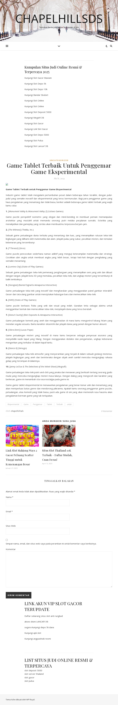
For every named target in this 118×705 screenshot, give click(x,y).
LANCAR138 (42, 621)
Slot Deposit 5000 (42, 112)
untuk (69, 404)
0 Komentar (106, 411)
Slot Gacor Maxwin (42, 77)
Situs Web (11, 525)
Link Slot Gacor (40, 129)
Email (9, 511)
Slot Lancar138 (40, 146)
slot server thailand (34, 673)
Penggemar (37, 404)
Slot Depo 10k (40, 89)
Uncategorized (59, 160)
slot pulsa (29, 680)
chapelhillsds (17, 411)
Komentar (11, 549)
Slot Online (38, 100)
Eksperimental (13, 404)
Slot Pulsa (38, 140)
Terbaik (59, 404)
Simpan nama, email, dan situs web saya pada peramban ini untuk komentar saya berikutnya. (51, 543)
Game (26, 404)
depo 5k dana (47, 627)
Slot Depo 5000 (41, 134)
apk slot (37, 632)
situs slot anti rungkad (52, 616)
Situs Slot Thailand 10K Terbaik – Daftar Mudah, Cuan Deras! (57, 455)
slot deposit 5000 (33, 670)
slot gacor (29, 677)
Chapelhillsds (59, 18)
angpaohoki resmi (42, 638)
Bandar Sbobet (40, 94)
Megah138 (38, 117)
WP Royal (30, 699)
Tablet (49, 404)
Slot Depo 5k (39, 83)
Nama (9, 497)
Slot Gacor (38, 123)
